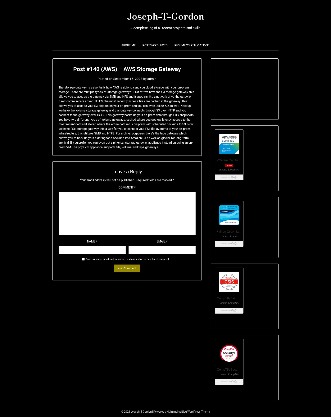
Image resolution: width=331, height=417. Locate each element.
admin (151, 79)
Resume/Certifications (192, 45)
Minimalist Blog (177, 411)
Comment (127, 187)
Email (162, 241)
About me (128, 45)
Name (92, 241)
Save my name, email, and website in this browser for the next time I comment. (128, 259)
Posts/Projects (155, 45)
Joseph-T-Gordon (165, 15)
